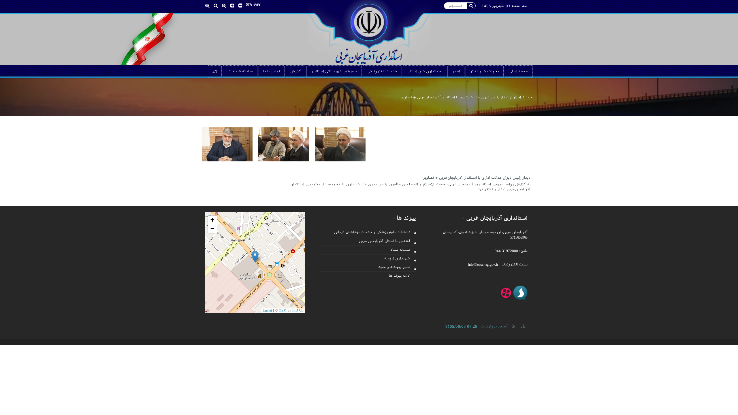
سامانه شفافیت (240, 71)
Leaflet (267, 310)
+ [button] (212, 219)
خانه (529, 97)
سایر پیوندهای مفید (394, 267)
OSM (283, 310)
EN (214, 71)
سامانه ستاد (400, 250)
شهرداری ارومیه (397, 258)
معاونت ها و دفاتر (484, 71)
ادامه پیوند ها (399, 276)
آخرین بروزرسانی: (476, 326)
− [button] (212, 228)
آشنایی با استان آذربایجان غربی (384, 241)
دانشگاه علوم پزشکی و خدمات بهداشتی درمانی (372, 232)
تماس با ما (271, 71)
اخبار (456, 71)
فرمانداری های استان (425, 71)
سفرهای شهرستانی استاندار (334, 71)
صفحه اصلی (518, 71)
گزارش (295, 71)
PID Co (297, 310)
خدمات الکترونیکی (382, 71)
